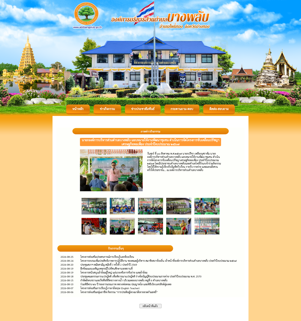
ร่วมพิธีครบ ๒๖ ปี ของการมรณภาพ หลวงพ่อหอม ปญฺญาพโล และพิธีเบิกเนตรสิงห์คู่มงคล (125, 284)
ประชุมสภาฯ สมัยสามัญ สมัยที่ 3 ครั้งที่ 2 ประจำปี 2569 (108, 264)
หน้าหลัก (78, 109)
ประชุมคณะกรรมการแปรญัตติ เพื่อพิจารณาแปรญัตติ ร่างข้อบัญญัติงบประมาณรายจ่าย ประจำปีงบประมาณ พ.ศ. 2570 (140, 276)
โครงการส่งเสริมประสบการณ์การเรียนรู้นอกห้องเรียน (107, 256)
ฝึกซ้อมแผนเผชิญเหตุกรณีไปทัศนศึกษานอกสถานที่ (106, 268)
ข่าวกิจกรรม (107, 109)
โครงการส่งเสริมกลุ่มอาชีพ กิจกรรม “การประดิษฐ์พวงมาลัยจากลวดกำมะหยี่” (119, 292)
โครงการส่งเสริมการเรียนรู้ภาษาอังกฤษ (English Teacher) (110, 288)
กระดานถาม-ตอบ (182, 109)
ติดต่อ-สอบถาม (219, 109)
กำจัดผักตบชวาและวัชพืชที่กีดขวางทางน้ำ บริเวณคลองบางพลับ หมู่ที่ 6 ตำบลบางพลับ (123, 280)
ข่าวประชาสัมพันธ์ (142, 109)
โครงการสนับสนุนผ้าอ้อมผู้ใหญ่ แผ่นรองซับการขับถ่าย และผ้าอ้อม (113, 272)
